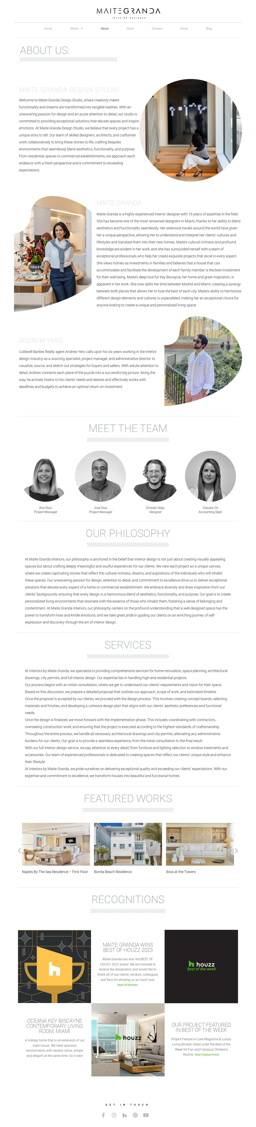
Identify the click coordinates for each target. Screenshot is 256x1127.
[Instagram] (114, 1115)
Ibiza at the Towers (109, 872)
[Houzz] (125, 1115)
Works (74, 28)
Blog (209, 28)
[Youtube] (146, 1115)
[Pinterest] (135, 1115)
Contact (157, 28)
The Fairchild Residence (184, 872)
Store (130, 28)
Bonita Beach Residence (41, 872)
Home (48, 28)
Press (184, 28)
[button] (19, 850)
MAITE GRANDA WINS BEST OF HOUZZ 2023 (128, 947)
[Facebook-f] (103, 1115)
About (105, 28)
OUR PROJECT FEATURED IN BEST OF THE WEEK (201, 1027)
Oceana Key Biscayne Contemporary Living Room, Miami (54, 1026)
